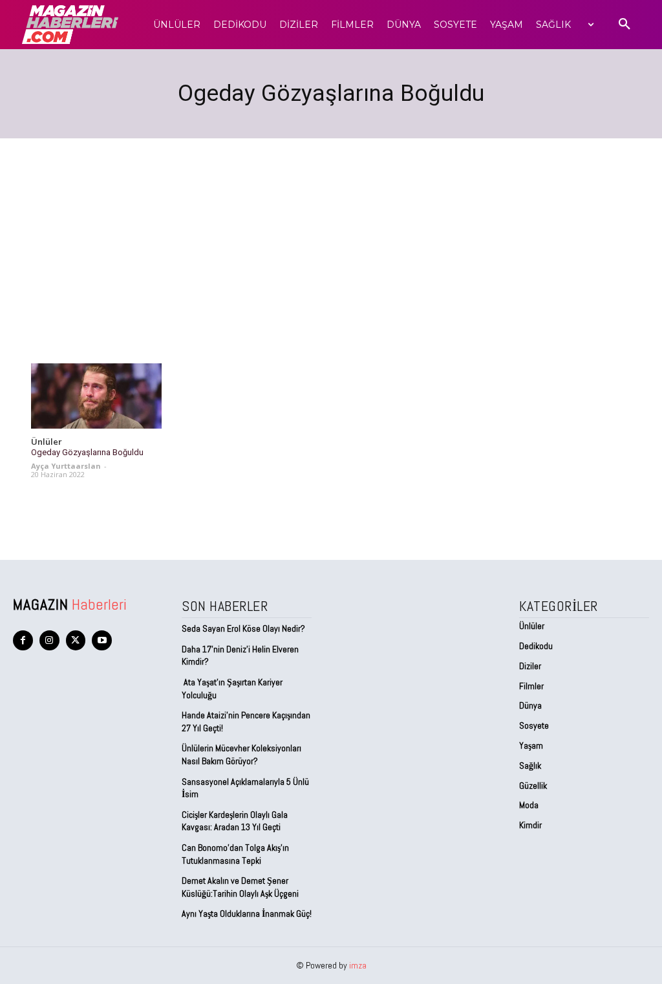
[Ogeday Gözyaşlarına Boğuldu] (96, 396)
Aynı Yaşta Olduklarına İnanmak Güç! (247, 913)
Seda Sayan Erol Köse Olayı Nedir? (244, 628)
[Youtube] (102, 640)
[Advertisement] (331, 235)
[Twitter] (76, 640)
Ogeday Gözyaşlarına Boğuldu (87, 452)
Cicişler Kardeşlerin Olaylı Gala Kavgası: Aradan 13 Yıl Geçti (235, 821)
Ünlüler (46, 442)
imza (358, 965)
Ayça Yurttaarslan (66, 466)
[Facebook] (23, 640)
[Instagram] (49, 640)
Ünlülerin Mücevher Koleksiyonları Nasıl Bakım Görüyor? (241, 754)
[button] (624, 24)
